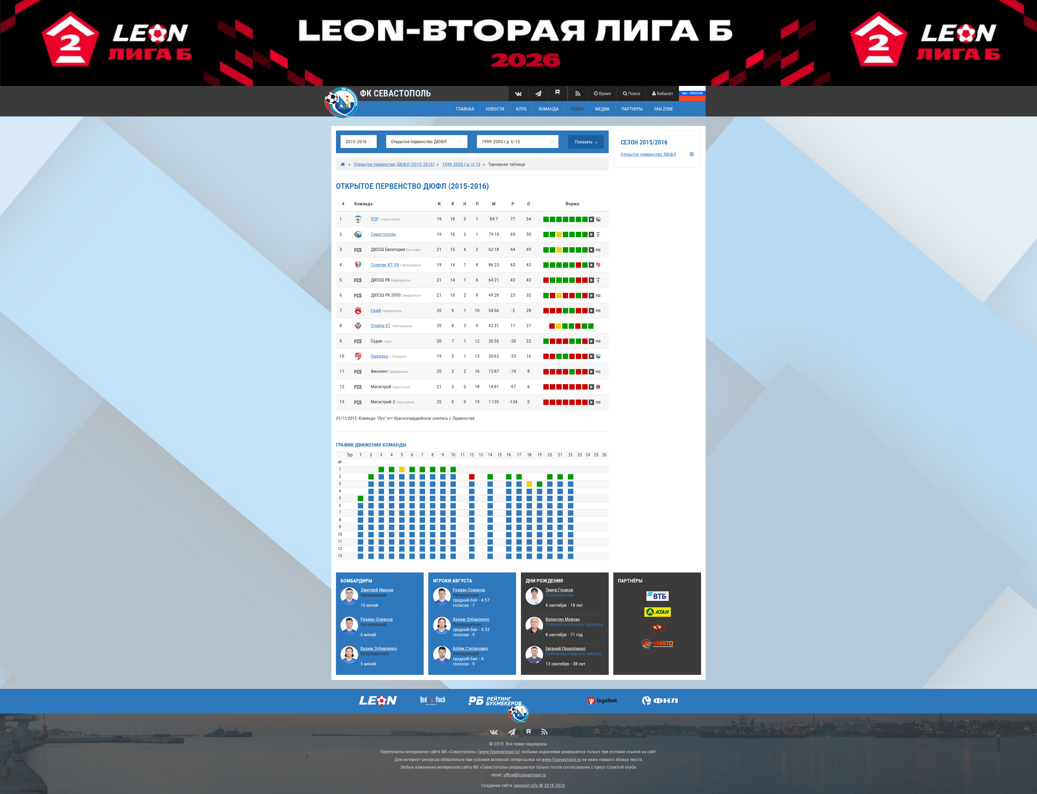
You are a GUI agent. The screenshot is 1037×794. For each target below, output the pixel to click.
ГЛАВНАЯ (465, 109)
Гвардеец (379, 356)
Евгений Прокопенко (565, 648)
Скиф (376, 310)
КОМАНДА (549, 109)
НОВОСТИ (495, 109)
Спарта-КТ (380, 325)
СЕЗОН (577, 109)
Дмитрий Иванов (377, 589)
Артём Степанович (470, 648)
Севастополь (383, 234)
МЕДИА (602, 109)
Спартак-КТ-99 (385, 264)
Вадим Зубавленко (379, 648)
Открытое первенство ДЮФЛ (648, 154)
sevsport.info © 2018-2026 (539, 785)
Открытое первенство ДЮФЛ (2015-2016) (394, 164)
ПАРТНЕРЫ (632, 109)
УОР (375, 219)
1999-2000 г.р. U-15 (461, 164)
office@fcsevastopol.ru (524, 775)
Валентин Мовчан (563, 619)
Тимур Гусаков (559, 589)
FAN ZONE (663, 109)
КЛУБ (521, 109)
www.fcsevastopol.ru (498, 751)
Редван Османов (377, 619)
